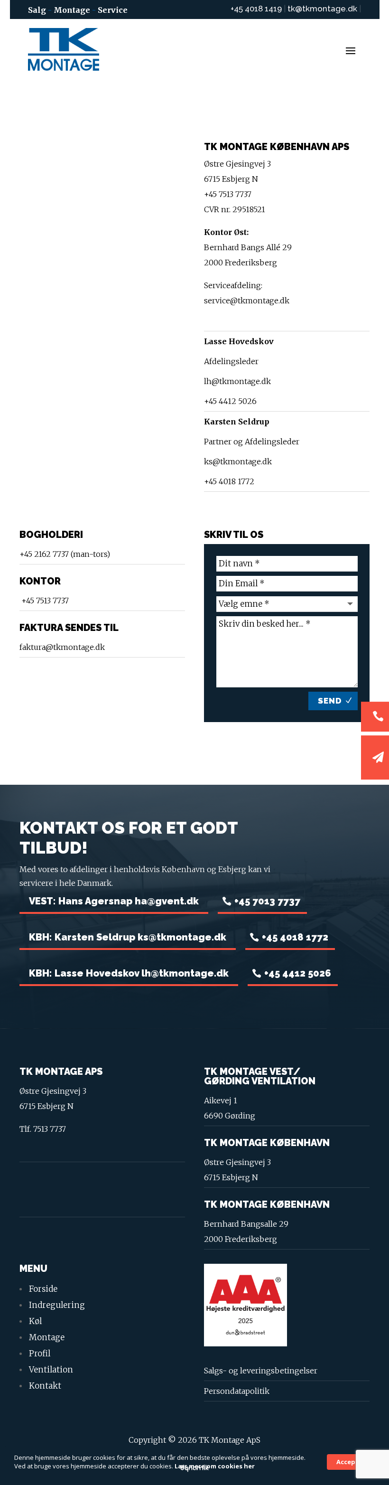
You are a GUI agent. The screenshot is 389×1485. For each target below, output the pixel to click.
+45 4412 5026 (230, 401)
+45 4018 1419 (256, 8)
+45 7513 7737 (44, 600)
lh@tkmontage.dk (237, 381)
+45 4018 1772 (229, 481)
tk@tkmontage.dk (323, 8)
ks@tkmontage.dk (238, 461)
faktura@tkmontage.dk (62, 647)
